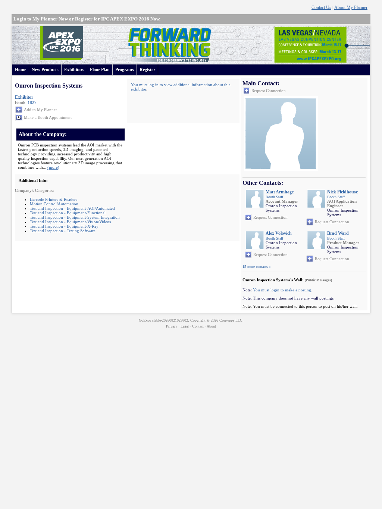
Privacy (171, 326)
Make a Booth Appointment (48, 117)
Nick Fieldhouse (342, 192)
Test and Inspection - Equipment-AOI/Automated (72, 208)
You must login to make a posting (282, 290)
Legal (185, 326)
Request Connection (268, 90)
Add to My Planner (40, 109)
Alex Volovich (279, 233)
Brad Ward (338, 233)
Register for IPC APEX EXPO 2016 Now (117, 19)
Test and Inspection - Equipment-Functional (68, 213)
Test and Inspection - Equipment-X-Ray (64, 226)
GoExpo (145, 320)
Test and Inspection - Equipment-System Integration (75, 217)
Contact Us (321, 7)
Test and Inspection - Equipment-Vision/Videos (70, 221)
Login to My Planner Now (40, 19)
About (211, 326)
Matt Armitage (280, 192)
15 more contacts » (256, 267)
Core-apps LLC (230, 320)
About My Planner (350, 7)
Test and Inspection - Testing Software (63, 230)
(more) (53, 167)
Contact (198, 326)
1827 (32, 102)
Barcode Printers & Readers (53, 199)
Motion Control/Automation (54, 204)
